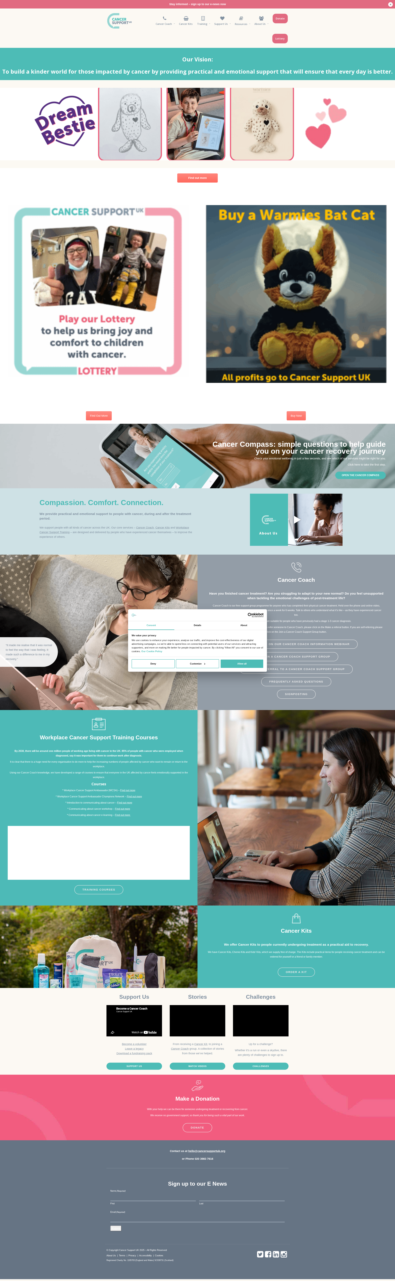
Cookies (159, 1255)
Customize (196, 663)
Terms (122, 1255)
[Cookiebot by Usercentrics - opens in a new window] (250, 615)
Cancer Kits (162, 527)
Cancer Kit (200, 1044)
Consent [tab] (151, 625)
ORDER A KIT (296, 972)
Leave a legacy (134, 1048)
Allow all (242, 663)
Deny (153, 663)
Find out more (197, 177)
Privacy (132, 1255)
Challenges (261, 1066)
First (112, 1203)
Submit (116, 1228)
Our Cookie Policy (151, 651)
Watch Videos (197, 1066)
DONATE (197, 1127)
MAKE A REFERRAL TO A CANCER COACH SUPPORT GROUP (296, 669)
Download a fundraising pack (134, 1053)
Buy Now (296, 415)
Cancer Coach (145, 527)
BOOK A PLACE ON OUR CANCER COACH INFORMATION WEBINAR (296, 644)
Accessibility (145, 1255)
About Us (111, 1255)
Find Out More (99, 415)
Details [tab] (197, 625)
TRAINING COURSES (98, 889)
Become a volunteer (134, 1044)
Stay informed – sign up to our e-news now (197, 4)
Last (201, 1203)
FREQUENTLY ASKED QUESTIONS (296, 681)
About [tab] (243, 625)
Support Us (134, 1066)
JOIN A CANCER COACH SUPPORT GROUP (296, 656)
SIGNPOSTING (296, 694)
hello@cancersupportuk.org (206, 1151)
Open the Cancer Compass (360, 475)
